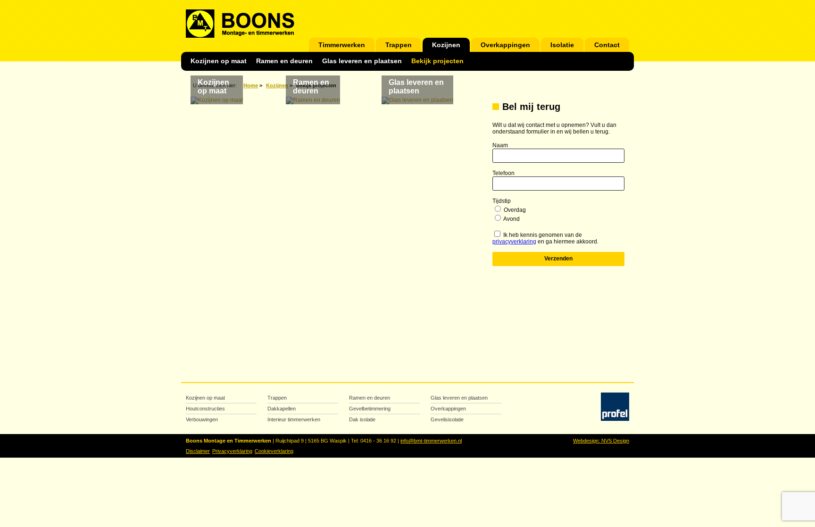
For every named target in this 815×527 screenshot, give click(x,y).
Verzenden (558, 258)
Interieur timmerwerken (293, 419)
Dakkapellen (281, 408)
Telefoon (503, 173)
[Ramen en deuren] (313, 100)
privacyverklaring (514, 241)
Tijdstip (501, 201)
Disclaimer (198, 451)
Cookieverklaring (274, 451)
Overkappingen (505, 45)
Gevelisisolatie (447, 419)
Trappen (398, 45)
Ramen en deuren (284, 61)
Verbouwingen (202, 419)
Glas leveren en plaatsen (362, 61)
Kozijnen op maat (219, 61)
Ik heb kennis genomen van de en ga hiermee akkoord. (545, 238)
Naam (500, 145)
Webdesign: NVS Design (601, 440)
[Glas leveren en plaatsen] (417, 100)
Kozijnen (446, 45)
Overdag (515, 210)
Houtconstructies (205, 408)
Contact (607, 45)
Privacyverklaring (232, 451)
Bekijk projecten (437, 61)
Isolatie (562, 45)
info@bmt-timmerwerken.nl (431, 440)
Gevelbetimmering (370, 408)
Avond (511, 219)
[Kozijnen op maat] (217, 100)
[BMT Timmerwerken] (240, 34)
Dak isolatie (362, 419)
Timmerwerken (341, 45)
